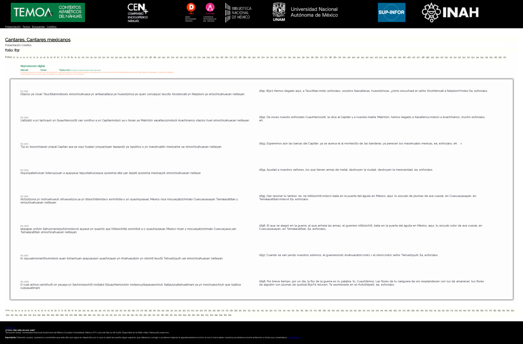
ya (206, 94)
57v (490, 310)
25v (217, 57)
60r (512, 310)
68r (75, 315)
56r (495, 57)
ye (32, 94)
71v (107, 315)
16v (137, 57)
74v (132, 315)
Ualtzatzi (26, 120)
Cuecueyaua (222, 228)
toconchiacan (38, 146)
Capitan (63, 146)
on (55, 284)
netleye (195, 173)
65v (52, 315)
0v (17, 57)
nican (38, 94)
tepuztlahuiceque (91, 173)
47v (418, 57)
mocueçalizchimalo (180, 199)
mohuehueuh (50, 199)
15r (125, 57)
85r (225, 315)
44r (385, 57)
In (21, 258)
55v (491, 57)
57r (504, 57)
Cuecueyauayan (204, 199)
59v (508, 310)
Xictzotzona (28, 199)
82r (198, 315)
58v (499, 310)
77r (154, 315)
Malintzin (147, 120)
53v (473, 57)
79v (175, 315)
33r (285, 57)
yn (92, 94)
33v (289, 57)
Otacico (25, 94)
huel (209, 120)
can (80, 120)
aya (71, 146)
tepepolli (119, 146)
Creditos (26, 45)
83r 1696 (24, 226)
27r (231, 57)
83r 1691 (24, 91)
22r (185, 57)
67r (66, 315)
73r (119, 315)
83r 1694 (24, 170)
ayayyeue (72, 173)
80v (184, 315)
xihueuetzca (68, 199)
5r (48, 57)
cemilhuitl (46, 284)
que (227, 284)
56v (500, 57)
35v (307, 57)
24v (208, 57)
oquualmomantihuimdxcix (41, 258)
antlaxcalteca (104, 94)
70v (98, 315)
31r (267, 57)
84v (221, 315)
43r (376, 57)
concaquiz (154, 94)
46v (409, 57)
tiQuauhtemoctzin (117, 284)
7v (65, 57)
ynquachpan (103, 146)
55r (486, 57)
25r (212, 57)
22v (190, 57)
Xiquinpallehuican (32, 173)
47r (413, 57)
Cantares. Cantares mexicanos (38, 39)
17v (146, 57)
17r (142, 57)
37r (321, 57)
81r (189, 315)
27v (235, 57)
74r (128, 315)
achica (34, 284)
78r (162, 315)
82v (202, 315)
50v (446, 57)
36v (317, 57)
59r (503, 310)
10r (83, 57)
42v (371, 57)
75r (136, 315)
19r (159, 57)
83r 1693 (24, 143)
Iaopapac (26, 228)
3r (34, 57)
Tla (22, 146)
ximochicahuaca (79, 94)
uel (184, 258)
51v (455, 57)
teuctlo (166, 94)
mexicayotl (158, 173)
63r (29, 315)
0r (14, 57)
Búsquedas (38, 26)
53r (468, 57)
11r (91, 57)
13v (112, 57)
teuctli (158, 258)
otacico (200, 120)
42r (367, 57)
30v (263, 57)
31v (271, 57)
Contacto (9, 327)
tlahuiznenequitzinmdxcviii (61, 228)
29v (254, 57)
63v (34, 315)
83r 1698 (24, 281)
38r (330, 57)
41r (358, 57)
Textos (26, 26)
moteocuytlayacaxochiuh (146, 284)
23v (199, 57)
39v (344, 57)
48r (423, 57)
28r (240, 57)
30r (258, 57)
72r (111, 315)
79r (171, 315)
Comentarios (294, 337)
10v (87, 57)
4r (41, 57)
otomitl (148, 258)
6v (58, 57)
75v (140, 315)
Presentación (13, 26)
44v (390, 57)
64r (39, 315)
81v (193, 315)
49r (432, 57)
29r (249, 57)
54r (477, 57)
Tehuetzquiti (172, 258)
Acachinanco (186, 120)
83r (207, 315)
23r (194, 57)
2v (31, 57)
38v (335, 57)
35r (303, 57)
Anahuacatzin (130, 258)
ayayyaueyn (90, 258)
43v (381, 57)
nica (163, 199)
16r (133, 57)
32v (280, 57)
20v (172, 57)
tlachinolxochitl (82, 284)
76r (145, 315)
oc (27, 146)
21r (177, 57)
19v (163, 57)
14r (116, 57)
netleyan (238, 94)
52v (464, 57)
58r (494, 310)
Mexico (155, 199)
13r (108, 57)
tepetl (133, 173)
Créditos (52, 26)
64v (43, 315)
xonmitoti (134, 228)
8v (72, 57)
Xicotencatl (179, 94)
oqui (81, 146)
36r (312, 57)
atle (119, 173)
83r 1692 (24, 117)
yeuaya (62, 284)
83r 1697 (24, 255)
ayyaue (84, 228)
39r (339, 57)
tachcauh (45, 120)
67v (71, 315)
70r (94, 315)
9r (76, 57)
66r (57, 315)
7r (62, 57)
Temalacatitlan (225, 199)
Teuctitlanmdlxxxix (55, 94)
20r (168, 57)
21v (181, 57)
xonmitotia (115, 199)
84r (216, 315)
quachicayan (107, 258)
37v (326, 57)
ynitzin (37, 228)
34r (294, 57)
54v (482, 57)
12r (99, 57)
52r (459, 57)
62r (20, 315)
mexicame (173, 146)
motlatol (98, 284)
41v (362, 57)
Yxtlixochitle (119, 228)
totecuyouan (53, 173)
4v (44, 57)
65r (48, 315)
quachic (99, 228)
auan (62, 258)
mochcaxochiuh (213, 284)
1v (24, 57)
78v (166, 315)
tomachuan (74, 258)
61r (12, 315)
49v (437, 57)
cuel (26, 284)
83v (211, 315)
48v (428, 57)
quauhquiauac (139, 199)
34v (298, 57)
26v (226, 57)
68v (80, 315)
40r (349, 57)
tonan (132, 120)
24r (203, 57)
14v (120, 57)
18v (154, 57)
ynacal (52, 146)
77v (158, 315)
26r (221, 57)
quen (142, 94)
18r (150, 57)
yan (125, 173)
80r (180, 315)
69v (89, 315)
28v (244, 57)
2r (27, 57)
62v (25, 315)
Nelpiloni (198, 94)
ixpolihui (135, 146)
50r (441, 57)
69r (85, 315)
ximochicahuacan (220, 94)
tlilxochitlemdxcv (96, 199)
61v (16, 315)
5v (51, 57)
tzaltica (236, 284)
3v (37, 57)
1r (21, 57)
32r (276, 57)
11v (95, 57)
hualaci (90, 146)
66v (62, 315)
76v (149, 315)
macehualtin (157, 146)
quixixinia (110, 173)
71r (103, 315)
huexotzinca (126, 94)
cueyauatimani (30, 287)
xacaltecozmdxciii (165, 120)
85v (229, 315)
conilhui (89, 120)
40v (353, 57)
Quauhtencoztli (67, 120)
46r (404, 57)
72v (115, 315)
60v (7, 315)
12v (103, 57)
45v (399, 57)
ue (183, 146)
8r (69, 57)
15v (129, 57)
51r (451, 57)
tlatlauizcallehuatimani (179, 284)
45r (394, 57)
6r (55, 57)
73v (123, 315)
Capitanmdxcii (111, 120)
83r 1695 (24, 196)
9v (79, 57)
